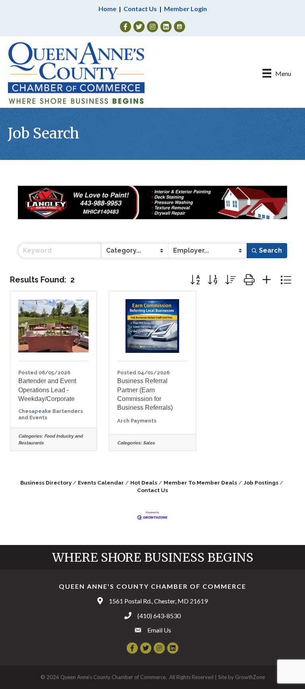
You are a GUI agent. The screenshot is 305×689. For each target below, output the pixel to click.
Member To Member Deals (200, 482)
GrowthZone (250, 677)
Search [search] (270, 250)
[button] (195, 280)
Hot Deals (143, 482)
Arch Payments (136, 421)
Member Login (185, 8)
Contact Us (140, 8)
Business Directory (45, 482)
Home (107, 8)
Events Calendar (101, 482)
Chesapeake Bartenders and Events (50, 414)
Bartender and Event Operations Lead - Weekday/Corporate (47, 390)
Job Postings (260, 482)
